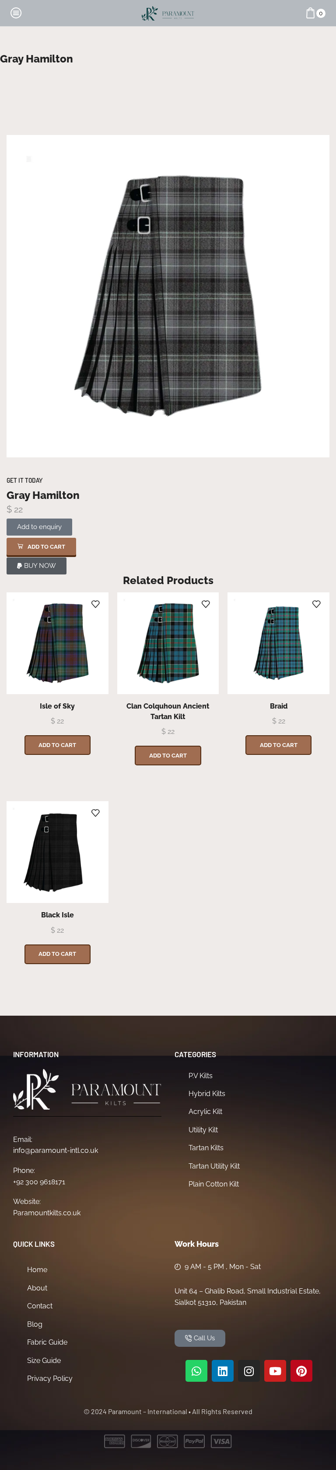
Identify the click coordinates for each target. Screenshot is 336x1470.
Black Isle (57, 915)
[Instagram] (249, 1371)
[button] (41, 546)
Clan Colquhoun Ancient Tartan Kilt (167, 711)
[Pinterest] (301, 1371)
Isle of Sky (57, 706)
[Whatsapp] (196, 1371)
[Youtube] (275, 1371)
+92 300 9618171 (39, 1182)
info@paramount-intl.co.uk (55, 1150)
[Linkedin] (223, 1371)
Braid (278, 706)
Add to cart (57, 745)
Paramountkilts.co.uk (46, 1213)
